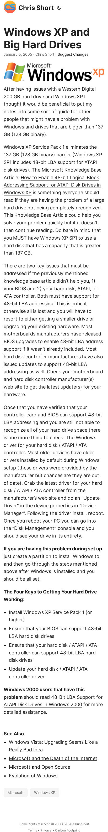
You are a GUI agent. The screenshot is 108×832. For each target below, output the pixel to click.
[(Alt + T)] (59, 8)
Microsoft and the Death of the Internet (53, 758)
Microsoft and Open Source (39, 767)
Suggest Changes (73, 54)
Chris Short (36, 8)
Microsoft (16, 792)
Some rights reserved (34, 824)
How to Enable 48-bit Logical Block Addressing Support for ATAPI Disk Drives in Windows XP (52, 185)
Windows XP (44, 792)
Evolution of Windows (33, 775)
